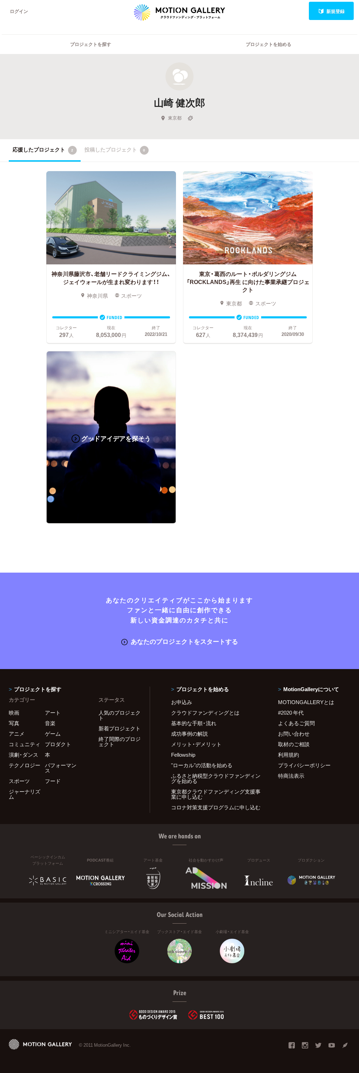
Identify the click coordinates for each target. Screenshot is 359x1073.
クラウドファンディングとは (205, 712)
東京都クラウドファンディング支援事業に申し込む (215, 794)
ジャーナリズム (24, 794)
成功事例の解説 (189, 733)
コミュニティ (24, 744)
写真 (14, 723)
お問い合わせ (294, 733)
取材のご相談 (294, 744)
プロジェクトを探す (90, 44)
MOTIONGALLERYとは (306, 702)
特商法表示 (291, 776)
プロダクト (58, 744)
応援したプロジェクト (43, 149)
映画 (14, 712)
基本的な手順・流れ (193, 723)
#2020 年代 (291, 712)
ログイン (19, 11)
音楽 (50, 723)
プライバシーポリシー (304, 765)
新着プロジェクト (120, 728)
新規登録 (335, 11)
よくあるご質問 (296, 723)
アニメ (17, 733)
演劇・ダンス (23, 754)
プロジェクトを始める (268, 44)
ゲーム (53, 733)
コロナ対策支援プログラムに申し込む (215, 807)
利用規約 (288, 754)
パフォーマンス (60, 767)
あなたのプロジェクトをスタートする (184, 641)
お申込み (181, 702)
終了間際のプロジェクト (120, 741)
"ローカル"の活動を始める (201, 765)
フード (53, 781)
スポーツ (19, 781)
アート (53, 712)
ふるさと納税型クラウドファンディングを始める (215, 778)
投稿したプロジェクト (114, 149)
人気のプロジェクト (120, 715)
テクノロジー (24, 765)
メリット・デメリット (196, 744)
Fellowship (183, 754)
